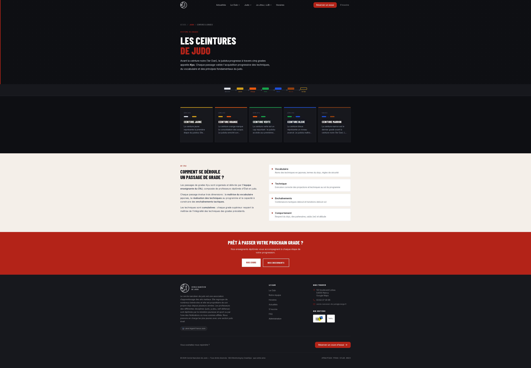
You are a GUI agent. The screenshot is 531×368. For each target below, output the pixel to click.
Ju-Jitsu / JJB (263, 5)
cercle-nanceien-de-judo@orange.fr (331, 304)
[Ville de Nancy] (331, 318)
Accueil (183, 24)
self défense (223, 309)
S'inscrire (344, 5)
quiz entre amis (259, 358)
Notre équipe (275, 295)
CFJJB (342, 358)
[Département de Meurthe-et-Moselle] (319, 318)
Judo (246, 5)
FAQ (271, 314)
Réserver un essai (325, 5)
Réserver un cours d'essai (331, 345)
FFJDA (329, 358)
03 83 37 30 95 (323, 300)
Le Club (234, 5)
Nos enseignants (276, 262)
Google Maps (322, 295)
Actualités (221, 5)
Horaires (280, 5)
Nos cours (251, 262)
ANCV (348, 358)
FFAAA (335, 358)
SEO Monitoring (234, 358)
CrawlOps (248, 358)
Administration (275, 318)
